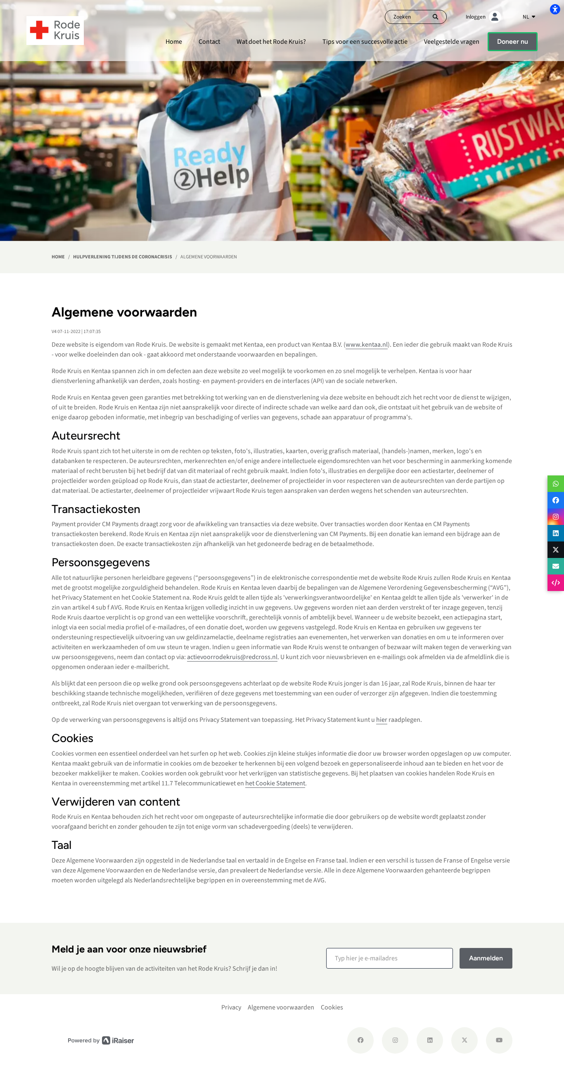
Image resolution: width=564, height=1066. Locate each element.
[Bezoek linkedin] (430, 1040)
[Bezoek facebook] (360, 1040)
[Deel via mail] (555, 566)
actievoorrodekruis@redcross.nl (232, 657)
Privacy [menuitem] (231, 1007)
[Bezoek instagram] (395, 1040)
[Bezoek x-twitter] (464, 1040)
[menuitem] (174, 42)
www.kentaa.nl (367, 344)
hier (381, 719)
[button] (389, 958)
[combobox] (529, 16)
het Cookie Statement (275, 783)
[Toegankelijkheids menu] (555, 9)
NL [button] (526, 17)
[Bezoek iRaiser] (101, 1040)
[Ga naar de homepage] (55, 30)
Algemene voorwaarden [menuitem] (281, 1007)
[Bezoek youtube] (499, 1040)
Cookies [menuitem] (332, 1007)
